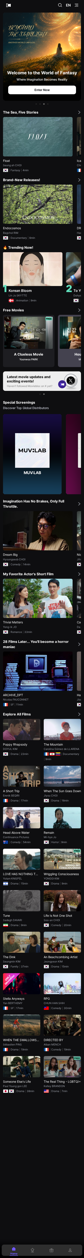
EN (68, 5)
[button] (36, 104)
